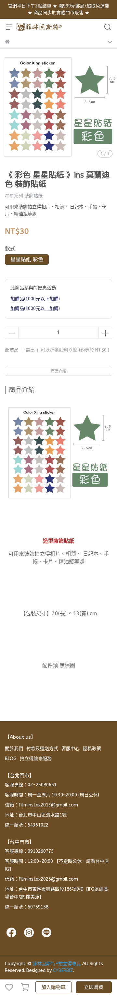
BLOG (11, 758)
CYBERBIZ (63, 970)
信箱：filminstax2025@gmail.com (41, 879)
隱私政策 (92, 748)
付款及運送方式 (42, 748)
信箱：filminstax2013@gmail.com (41, 805)
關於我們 (14, 748)
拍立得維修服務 (36, 758)
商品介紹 (58, 371)
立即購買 (93, 987)
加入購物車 (53, 987)
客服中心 (70, 748)
